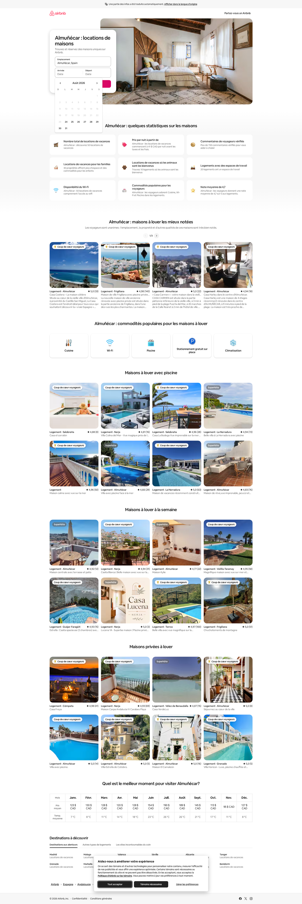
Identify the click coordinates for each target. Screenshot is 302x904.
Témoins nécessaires (151, 884)
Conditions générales (101, 898)
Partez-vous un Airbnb (237, 13)
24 (66, 121)
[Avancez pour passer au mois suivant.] (97, 83)
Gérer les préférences (187, 884)
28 (91, 121)
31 (66, 128)
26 (78, 121)
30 (60, 128)
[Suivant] (156, 235)
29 (97, 121)
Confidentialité (79, 898)
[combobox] (82, 63)
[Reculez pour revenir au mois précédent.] (60, 83)
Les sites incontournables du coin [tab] (133, 844)
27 (85, 121)
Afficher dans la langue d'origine (180, 4)
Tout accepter (114, 884)
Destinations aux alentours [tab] (64, 844)
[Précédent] (145, 235)
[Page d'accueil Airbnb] (58, 13)
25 (72, 121)
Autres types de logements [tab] (97, 844)
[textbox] (68, 74)
